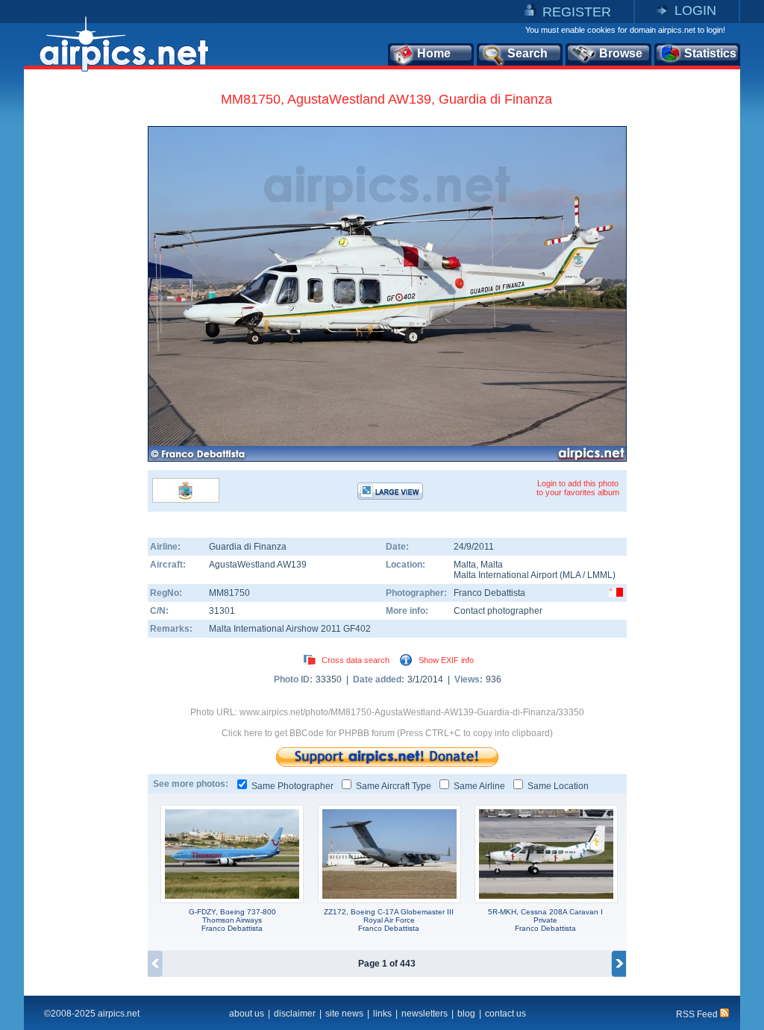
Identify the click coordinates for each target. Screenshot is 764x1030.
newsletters (424, 1013)
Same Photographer (292, 786)
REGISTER (576, 11)
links (382, 1013)
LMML (600, 575)
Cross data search (355, 660)
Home (434, 53)
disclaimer (295, 1013)
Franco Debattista (489, 593)
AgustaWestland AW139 (258, 564)
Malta (465, 564)
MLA (571, 575)
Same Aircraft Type (393, 786)
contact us (505, 1013)
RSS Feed (698, 1014)
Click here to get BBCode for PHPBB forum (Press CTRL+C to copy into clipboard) (387, 733)
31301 (222, 611)
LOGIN (695, 10)
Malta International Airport (505, 575)
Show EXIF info (446, 660)
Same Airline (479, 786)
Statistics (710, 53)
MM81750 (229, 593)
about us (246, 1013)
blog (466, 1013)
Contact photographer (498, 611)
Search (527, 53)
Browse (620, 53)
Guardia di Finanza (247, 546)
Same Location (558, 786)
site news (344, 1013)
